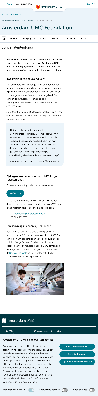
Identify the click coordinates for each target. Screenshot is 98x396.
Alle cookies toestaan (77, 346)
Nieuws (43, 39)
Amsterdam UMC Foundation (11, 20)
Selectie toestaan (77, 354)
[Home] (4, 38)
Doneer (13, 193)
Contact (85, 39)
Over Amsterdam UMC (14, 15)
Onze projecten (29, 20)
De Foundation (70, 39)
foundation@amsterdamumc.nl (29, 214)
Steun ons (13, 39)
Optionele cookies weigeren (77, 362)
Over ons (55, 39)
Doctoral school (17, 253)
